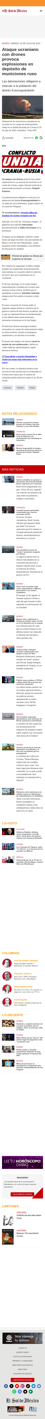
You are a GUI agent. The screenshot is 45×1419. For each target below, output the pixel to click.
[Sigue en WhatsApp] (36, 138)
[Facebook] (6, 1386)
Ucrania (7, 388)
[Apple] (25, 1392)
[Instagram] (22, 1386)
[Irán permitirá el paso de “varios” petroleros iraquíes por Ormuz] (8, 562)
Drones (20, 388)
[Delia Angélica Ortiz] (7, 989)
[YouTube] (17, 1386)
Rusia (32, 388)
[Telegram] (34, 1386)
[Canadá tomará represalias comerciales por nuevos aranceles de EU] (8, 524)
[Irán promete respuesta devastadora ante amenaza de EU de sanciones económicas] (8, 726)
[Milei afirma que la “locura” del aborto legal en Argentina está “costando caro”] (8, 1038)
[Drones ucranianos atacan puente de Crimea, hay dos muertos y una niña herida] (8, 422)
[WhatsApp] (14, 1392)
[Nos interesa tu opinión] (22, 1338)
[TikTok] (28, 1386)
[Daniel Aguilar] (7, 1002)
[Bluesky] (39, 1386)
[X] (12, 1386)
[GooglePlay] (31, 1392)
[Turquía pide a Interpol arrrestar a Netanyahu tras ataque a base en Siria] (8, 659)
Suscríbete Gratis (22, 1194)
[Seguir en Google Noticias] (41, 138)
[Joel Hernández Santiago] (7, 963)
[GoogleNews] (20, 1392)
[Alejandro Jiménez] (7, 976)
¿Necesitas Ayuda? (22, 1380)
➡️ (3, 356)
